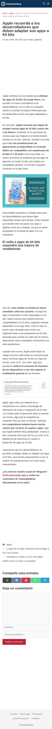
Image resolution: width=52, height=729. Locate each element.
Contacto (35, 718)
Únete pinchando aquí (14, 475)
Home (5, 13)
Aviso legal (25, 714)
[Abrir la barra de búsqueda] (44, 4)
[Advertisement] (26, 68)
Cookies (13, 714)
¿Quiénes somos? (20, 718)
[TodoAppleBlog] (11, 4)
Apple (11, 13)
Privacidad (37, 714)
